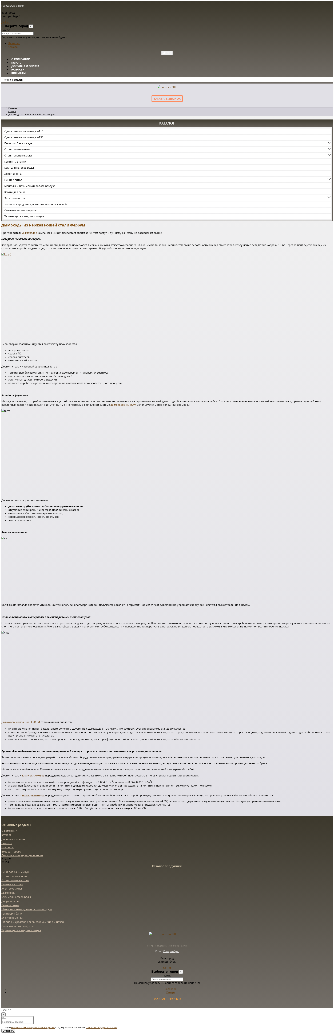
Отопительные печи (17, 149)
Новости (18, 69)
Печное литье (13, 179)
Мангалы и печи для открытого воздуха (29, 186)
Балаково (14, 43)
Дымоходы (8, 892)
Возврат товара (11, 851)
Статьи (12, 111)
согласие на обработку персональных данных (33, 1027)
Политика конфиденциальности (22, 855)
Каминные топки (15, 161)
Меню (167, 52)
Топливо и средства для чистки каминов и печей (35, 204)
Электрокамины (11, 888)
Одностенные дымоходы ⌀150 (23, 137)
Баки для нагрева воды (19, 167)
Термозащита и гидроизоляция (24, 216)
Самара (13, 46)
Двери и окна (13, 173)
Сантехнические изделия (20, 210)
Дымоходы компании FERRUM (20, 722)
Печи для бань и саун (18, 143)
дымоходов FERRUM (123, 404)
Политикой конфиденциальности (101, 1027)
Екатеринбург (17, 5)
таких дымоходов (33, 775)
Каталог (17, 62)
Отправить (8, 1030)
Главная (12, 108)
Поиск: (5, 30)
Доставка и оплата (25, 66)
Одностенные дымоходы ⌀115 (23, 131)
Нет (7, 22)
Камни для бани (14, 192)
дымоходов (29, 232)
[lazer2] (44, 254)
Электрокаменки (15, 198)
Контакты (18, 73)
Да (3, 22)
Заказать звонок (167, 99)
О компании (20, 59)
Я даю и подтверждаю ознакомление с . (61, 1027)
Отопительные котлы (18, 155)
